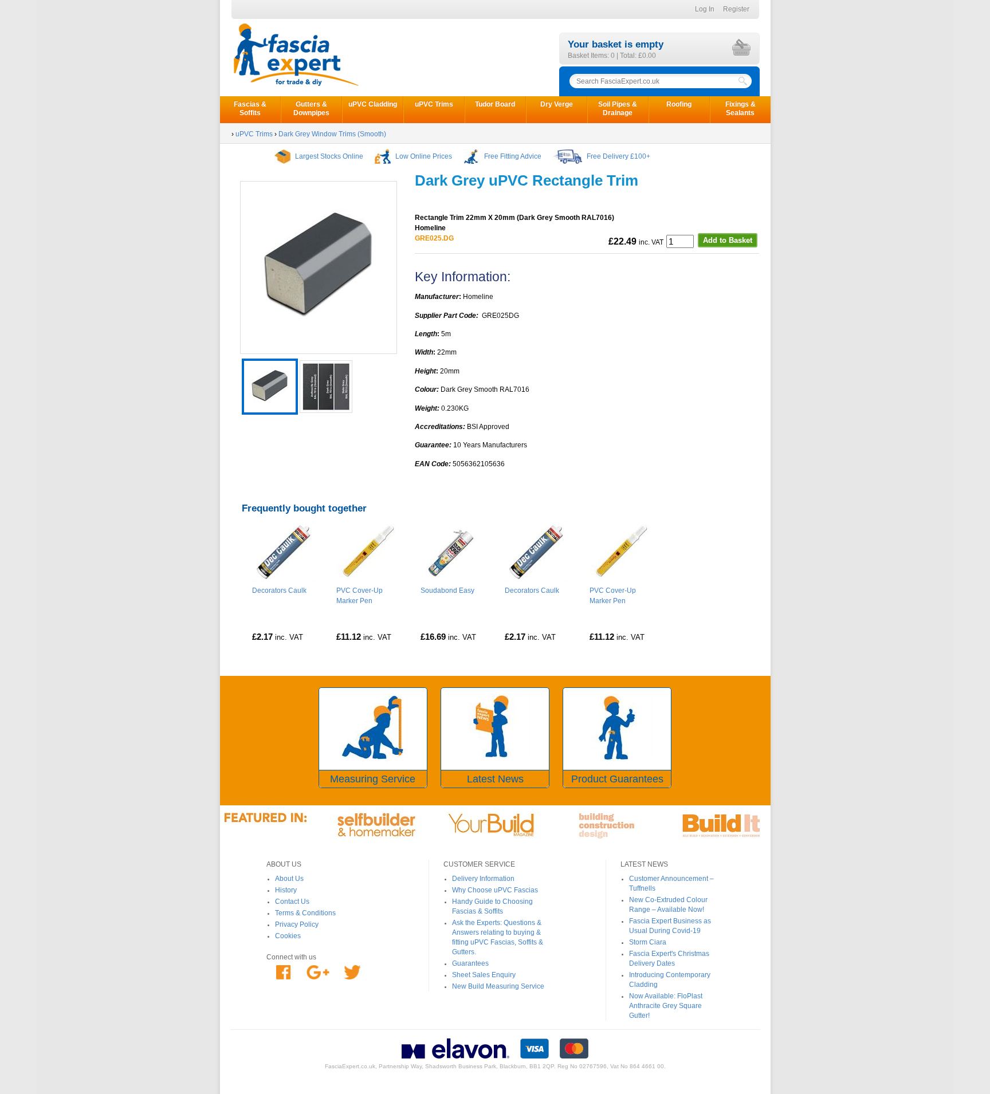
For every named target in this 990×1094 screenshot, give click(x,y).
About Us (289, 879)
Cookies (288, 936)
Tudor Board (495, 104)
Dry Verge (556, 104)
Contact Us (292, 902)
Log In (704, 9)
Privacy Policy (297, 924)
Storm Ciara (647, 942)
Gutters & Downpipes (311, 108)
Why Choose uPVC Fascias (495, 890)
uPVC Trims (434, 104)
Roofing (679, 104)
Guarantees (470, 963)
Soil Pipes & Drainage (617, 108)
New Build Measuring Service (498, 986)
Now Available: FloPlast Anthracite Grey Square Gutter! (665, 1006)
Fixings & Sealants (740, 108)
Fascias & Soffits (250, 108)
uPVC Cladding (372, 104)
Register (736, 9)
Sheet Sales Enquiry (484, 975)
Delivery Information (483, 879)
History (286, 890)
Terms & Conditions (305, 913)
